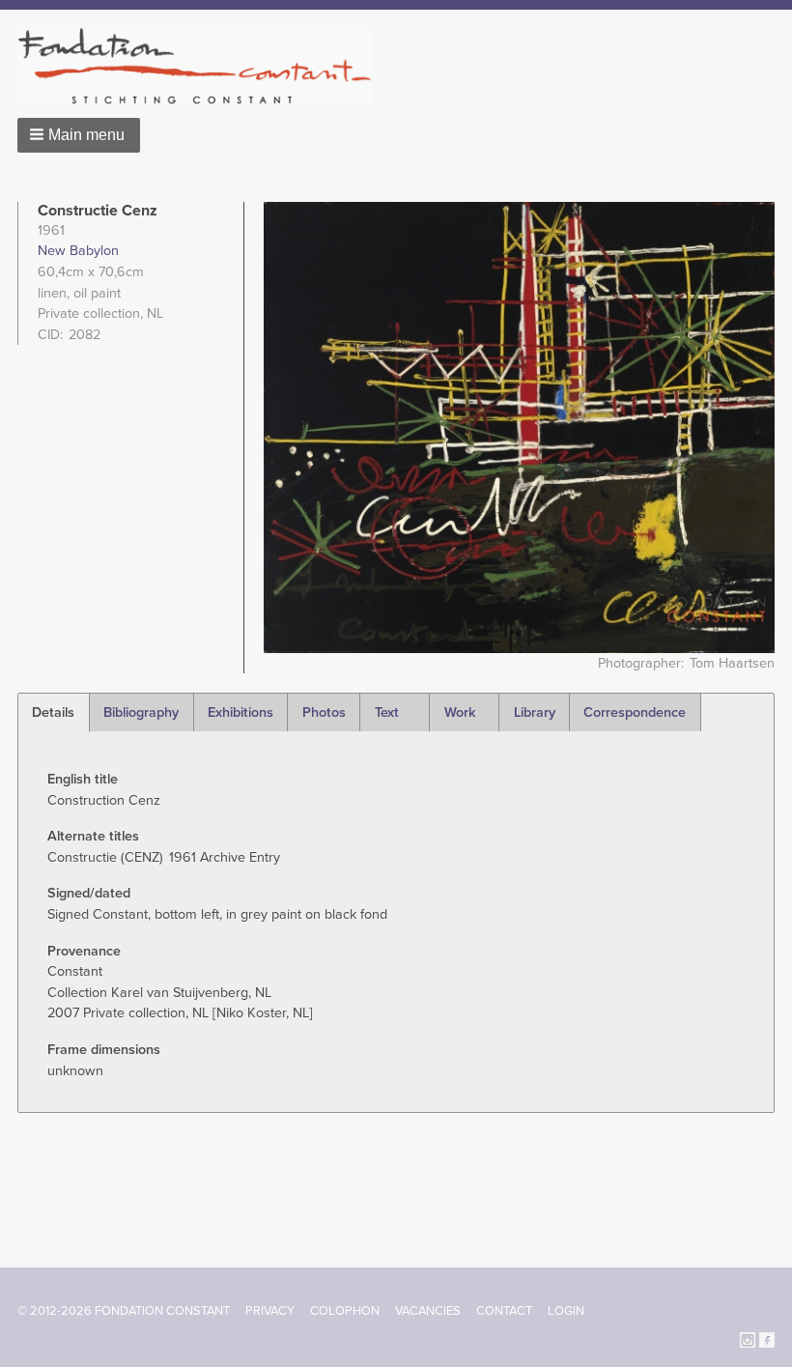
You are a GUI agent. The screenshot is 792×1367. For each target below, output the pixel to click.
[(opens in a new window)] (747, 1338)
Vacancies (428, 1311)
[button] (78, 135)
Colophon (345, 1311)
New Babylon (78, 250)
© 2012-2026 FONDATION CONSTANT (123, 1311)
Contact (504, 1311)
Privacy (270, 1311)
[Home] (202, 66)
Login (566, 1311)
